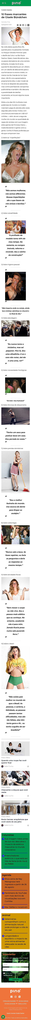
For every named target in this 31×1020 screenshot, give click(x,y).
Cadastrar (15, 979)
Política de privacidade (9, 1001)
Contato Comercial (10, 1003)
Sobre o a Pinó (22, 1003)
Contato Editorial (23, 1001)
